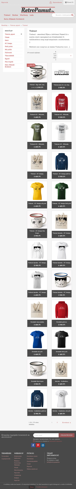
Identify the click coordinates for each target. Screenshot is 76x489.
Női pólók (8, 49)
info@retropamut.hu (53, 462)
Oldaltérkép (17, 475)
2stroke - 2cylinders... (61, 381)
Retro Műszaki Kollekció (14, 19)
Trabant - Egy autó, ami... (37, 85)
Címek (29, 464)
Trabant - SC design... (37, 174)
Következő (67, 423)
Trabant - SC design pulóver (62, 174)
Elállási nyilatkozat (32, 469)
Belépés (16, 478)
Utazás (7, 37)
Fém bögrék (9, 62)
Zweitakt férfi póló (61, 352)
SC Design (8, 43)
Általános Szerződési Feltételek (17, 463)
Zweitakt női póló (37, 352)
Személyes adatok (32, 456)
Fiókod (30, 453)
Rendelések (30, 459)
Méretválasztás (18, 470)
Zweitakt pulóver (61, 322)
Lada (32, 15)
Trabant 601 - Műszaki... (37, 114)
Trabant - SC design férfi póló (61, 203)
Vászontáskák (9, 56)
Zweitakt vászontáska (37, 322)
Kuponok (29, 466)
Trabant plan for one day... (62, 85)
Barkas (15, 15)
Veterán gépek (10, 34)
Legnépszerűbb (5, 459)
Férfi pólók (8, 46)
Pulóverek (8, 53)
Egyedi (7, 59)
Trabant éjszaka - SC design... (62, 233)
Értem (32, 487)
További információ (41, 487)
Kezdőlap (9, 31)
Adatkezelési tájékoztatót (55, 441)
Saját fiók (16, 480)
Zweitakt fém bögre (37, 381)
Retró (7, 40)
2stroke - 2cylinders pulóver (37, 411)
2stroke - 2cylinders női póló (62, 411)
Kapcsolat (4, 2)
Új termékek (5, 456)
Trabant (7, 15)
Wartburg (24, 15)
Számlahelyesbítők (32, 461)
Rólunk (16, 467)
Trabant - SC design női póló (37, 203)
